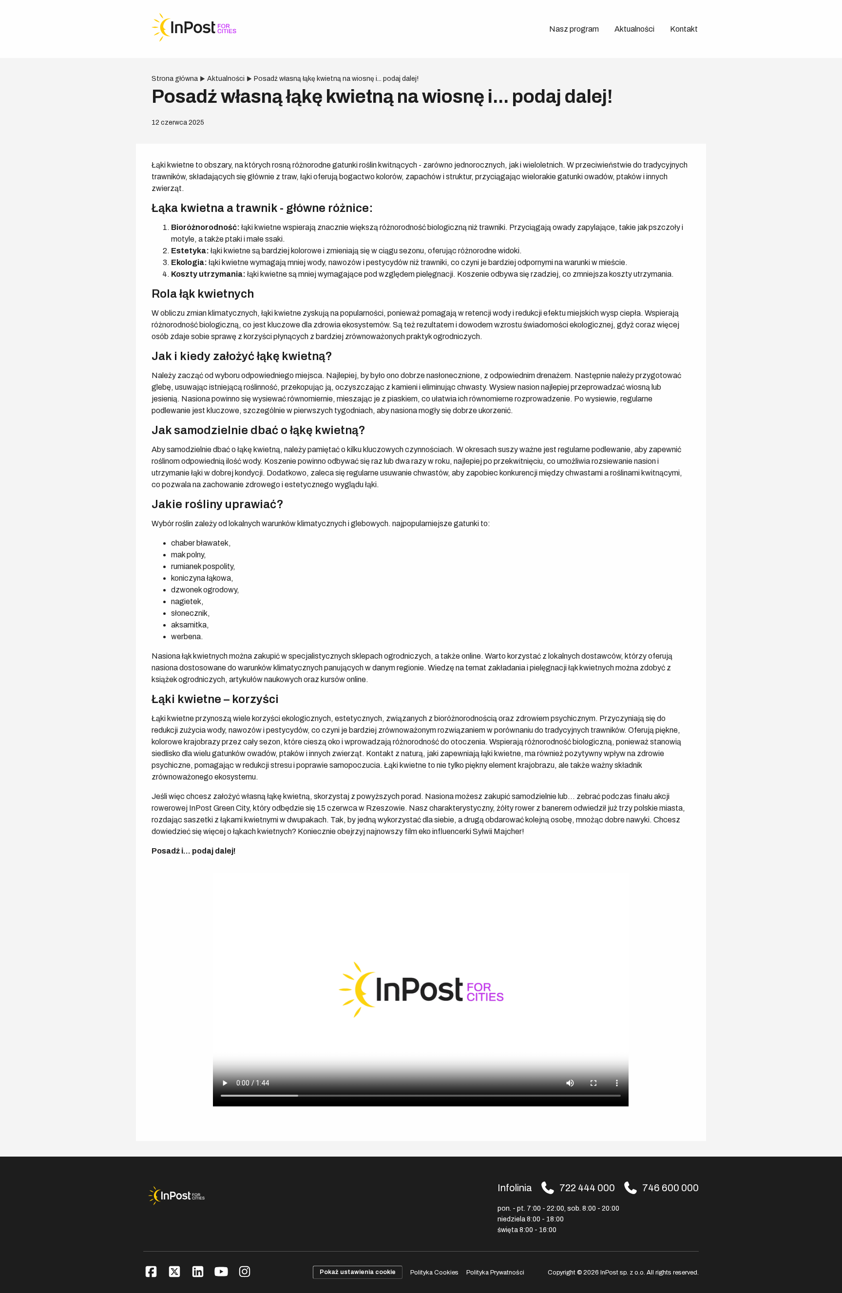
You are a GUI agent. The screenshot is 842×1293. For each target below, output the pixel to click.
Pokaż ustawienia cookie (358, 1272)
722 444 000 (587, 1187)
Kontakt (684, 29)
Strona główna (175, 78)
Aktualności (634, 29)
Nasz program (574, 29)
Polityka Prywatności (495, 1272)
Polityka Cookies (434, 1272)
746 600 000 (670, 1187)
